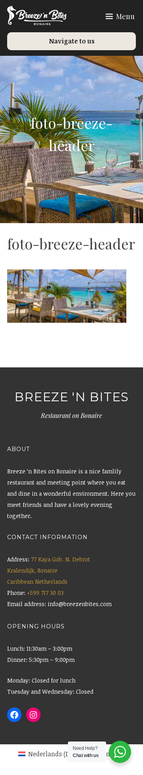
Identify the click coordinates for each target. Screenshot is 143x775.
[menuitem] (51, 754)
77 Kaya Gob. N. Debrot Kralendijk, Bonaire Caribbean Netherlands (48, 570)
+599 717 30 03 (45, 592)
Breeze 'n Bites (71, 396)
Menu (125, 16)
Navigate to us (72, 41)
